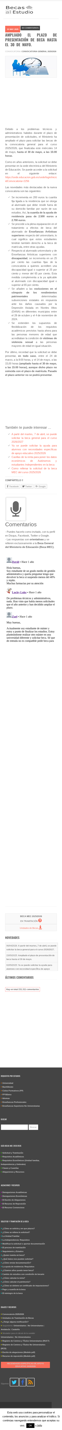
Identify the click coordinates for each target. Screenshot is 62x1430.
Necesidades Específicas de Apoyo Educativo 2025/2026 (25, 1364)
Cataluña (16, 1329)
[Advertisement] (31, 104)
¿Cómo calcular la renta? (13, 1278)
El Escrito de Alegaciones (13, 1200)
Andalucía (5, 1329)
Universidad (7, 1083)
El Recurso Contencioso (13, 1207)
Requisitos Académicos (13, 1157)
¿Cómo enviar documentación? (16, 1263)
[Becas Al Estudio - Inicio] (19, 10)
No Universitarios (35, 1326)
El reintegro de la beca (12, 1293)
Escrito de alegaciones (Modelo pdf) (18, 1352)
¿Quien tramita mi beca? (13, 1255)
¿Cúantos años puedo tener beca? (18, 1270)
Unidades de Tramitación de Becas (18, 1318)
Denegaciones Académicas (14, 1192)
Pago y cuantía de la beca (13, 1289)
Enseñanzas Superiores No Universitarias (21, 1106)
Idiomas (6, 1098)
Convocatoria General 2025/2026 (39, 51)
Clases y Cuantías (10, 1168)
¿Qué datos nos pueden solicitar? (17, 1259)
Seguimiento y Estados (12, 1251)
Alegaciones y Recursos (13, 1172)
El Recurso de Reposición (14, 1204)
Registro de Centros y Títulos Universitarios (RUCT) (25, 1341)
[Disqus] (31, 599)
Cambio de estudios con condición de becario (23, 1274)
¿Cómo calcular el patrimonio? (16, 1282)
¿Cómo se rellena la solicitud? (16, 1232)
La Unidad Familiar (10, 1236)
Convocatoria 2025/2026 (13, 1314)
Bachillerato (7, 1087)
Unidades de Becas (29, 928)
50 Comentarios (30, 28)
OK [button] (30, 1425)
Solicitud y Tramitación (12, 1153)
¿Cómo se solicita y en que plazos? (18, 1228)
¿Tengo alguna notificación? (15, 1322)
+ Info (38, 1425)
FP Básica (6, 1094)
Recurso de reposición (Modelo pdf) (18, 1356)
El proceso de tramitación (14, 1247)
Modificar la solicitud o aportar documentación (23, 1244)
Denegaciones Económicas (14, 1196)
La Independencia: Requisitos (16, 1240)
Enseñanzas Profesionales (14, 1102)
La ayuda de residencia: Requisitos (18, 1267)
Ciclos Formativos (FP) (12, 1091)
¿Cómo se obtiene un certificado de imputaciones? (25, 1286)
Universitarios (20, 1326)
